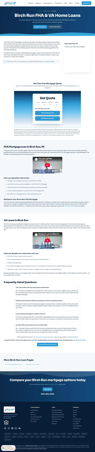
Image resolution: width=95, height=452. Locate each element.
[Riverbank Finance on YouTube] (19, 428)
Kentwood (22, 433)
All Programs (34, 421)
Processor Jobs (76, 421)
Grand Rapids (8, 433)
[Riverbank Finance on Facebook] (5, 428)
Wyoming (15, 433)
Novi (69, 436)
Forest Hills (63, 433)
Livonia (32, 436)
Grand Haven (77, 433)
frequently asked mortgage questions (42, 337)
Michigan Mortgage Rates (58, 414)
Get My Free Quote (40, 26)
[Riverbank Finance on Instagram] (15, 428)
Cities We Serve (46, 11)
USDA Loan (33, 414)
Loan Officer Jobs (77, 419)
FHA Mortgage (34, 410)
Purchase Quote (47, 113)
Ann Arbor (20, 436)
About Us (75, 410)
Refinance (38, 3)
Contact (77, 3)
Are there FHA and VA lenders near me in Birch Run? (32, 325)
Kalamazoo (7, 436)
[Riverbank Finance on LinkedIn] (12, 428)
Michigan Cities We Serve (58, 416)
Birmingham (81, 436)
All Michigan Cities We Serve (32, 364)
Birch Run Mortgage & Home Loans (13, 364)
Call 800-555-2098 (54, 26)
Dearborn (44, 436)
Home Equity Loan (35, 419)
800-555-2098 (53, 384)
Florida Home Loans (56, 419)
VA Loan (32, 412)
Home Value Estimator (57, 412)
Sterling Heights (56, 436)
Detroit (26, 436)
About (71, 3)
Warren (63, 436)
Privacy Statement (77, 425)
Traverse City (8, 439)
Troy (49, 436)
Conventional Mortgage (36, 416)
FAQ (74, 416)
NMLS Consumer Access (31, 445)
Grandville (29, 433)
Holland (69, 433)
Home (40, 11)
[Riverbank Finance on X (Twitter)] (8, 428)
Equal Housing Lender (37, 448)
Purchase (30, 3)
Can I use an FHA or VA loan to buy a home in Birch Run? (32, 287)
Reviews (75, 414)
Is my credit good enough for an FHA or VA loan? (30, 314)
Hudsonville (51, 433)
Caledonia (36, 433)
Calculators (58, 3)
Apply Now (86, 3)
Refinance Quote (47, 118)
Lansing (14, 436)
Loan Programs (47, 3)
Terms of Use (76, 428)
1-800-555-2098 (49, 61)
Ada (57, 433)
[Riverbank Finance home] (10, 3)
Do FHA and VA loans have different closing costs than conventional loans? (39, 300)
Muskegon (84, 433)
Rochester (74, 436)
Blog (66, 3)
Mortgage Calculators (57, 410)
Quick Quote (55, 421)
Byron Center (43, 433)
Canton (37, 436)
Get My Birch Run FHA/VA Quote (47, 344)
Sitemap (45, 448)
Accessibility (76, 423)
